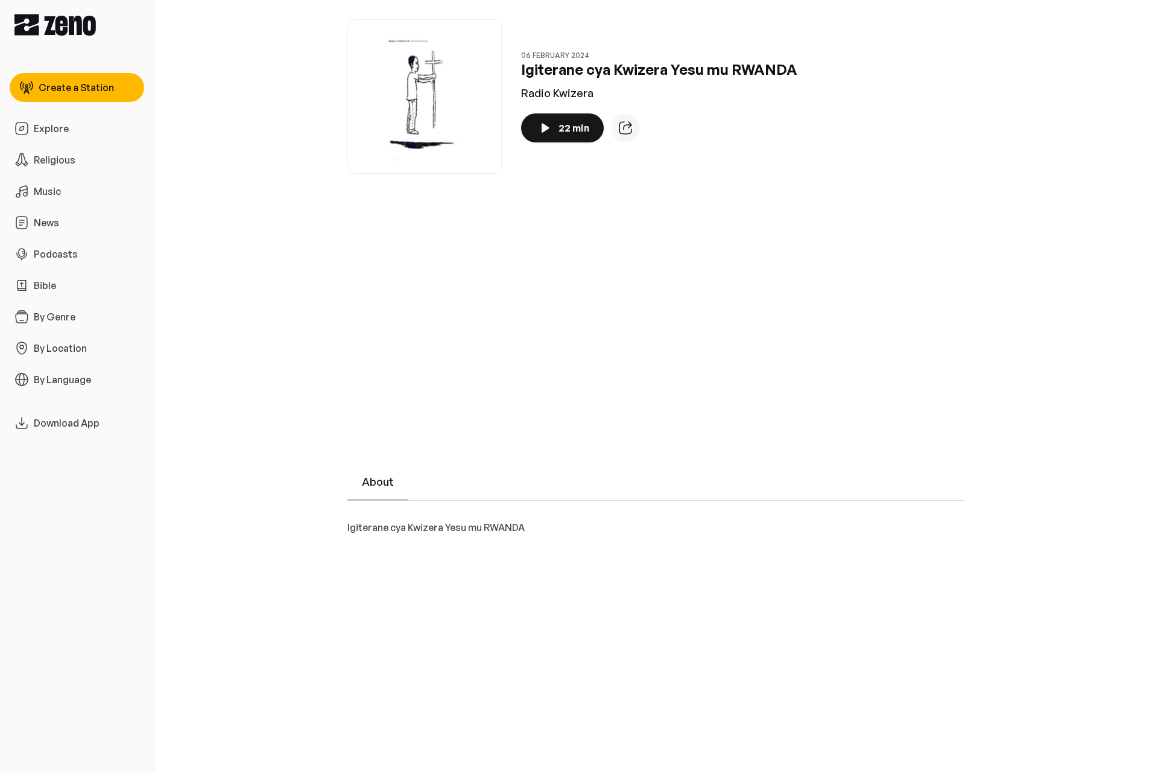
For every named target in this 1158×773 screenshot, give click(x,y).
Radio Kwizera (557, 93)
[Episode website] (625, 127)
